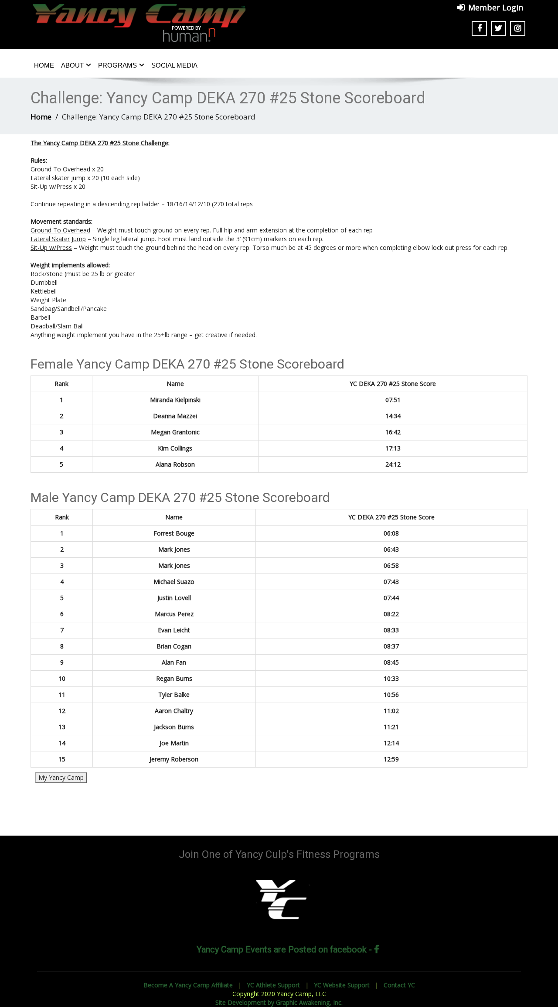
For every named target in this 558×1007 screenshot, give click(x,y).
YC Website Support (342, 985)
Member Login (495, 7)
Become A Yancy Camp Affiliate (188, 985)
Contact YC (399, 985)
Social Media (174, 65)
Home (44, 65)
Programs (117, 65)
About (72, 65)
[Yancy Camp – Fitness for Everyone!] (139, 19)
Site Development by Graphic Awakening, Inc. (279, 1002)
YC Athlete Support (273, 985)
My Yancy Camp (61, 777)
